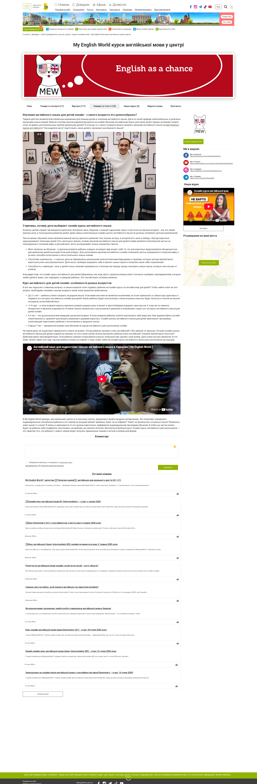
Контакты (176, 106)
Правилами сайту (65, 462)
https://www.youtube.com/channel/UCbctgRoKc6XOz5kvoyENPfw (212, 163)
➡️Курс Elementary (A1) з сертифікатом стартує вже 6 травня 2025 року (63, 523)
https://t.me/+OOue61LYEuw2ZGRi (202, 178)
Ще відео (203, 228)
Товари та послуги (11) (52, 106)
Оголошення (78, 10)
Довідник (83, 5)
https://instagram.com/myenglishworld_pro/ (206, 171)
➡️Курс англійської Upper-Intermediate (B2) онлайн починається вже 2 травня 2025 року (71, 544)
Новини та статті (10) (105, 106)
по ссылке (168, 339)
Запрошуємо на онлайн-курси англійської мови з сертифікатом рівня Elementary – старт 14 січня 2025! (79, 672)
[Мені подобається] (178, 494)
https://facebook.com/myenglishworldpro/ (205, 156)
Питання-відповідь (143, 10)
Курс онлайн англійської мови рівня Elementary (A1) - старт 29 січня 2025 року (66, 630)
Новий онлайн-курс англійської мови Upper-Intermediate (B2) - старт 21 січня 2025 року (70, 651)
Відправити (168, 467)
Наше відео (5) (131, 106)
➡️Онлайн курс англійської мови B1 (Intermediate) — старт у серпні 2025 (63, 501)
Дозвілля (119, 5)
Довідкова (127, 10)
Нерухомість (101, 10)
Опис (29, 106)
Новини (63, 5)
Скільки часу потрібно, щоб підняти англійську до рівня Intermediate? (62, 587)
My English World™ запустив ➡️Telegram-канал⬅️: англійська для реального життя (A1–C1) (73, 480)
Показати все (42, 694)
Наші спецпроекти (162, 10)
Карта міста (115, 10)
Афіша (101, 5)
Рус (218, 7)
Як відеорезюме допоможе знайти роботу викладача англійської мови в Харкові (68, 608)
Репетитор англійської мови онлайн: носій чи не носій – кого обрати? (61, 565)
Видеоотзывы (155, 106)
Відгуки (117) (79, 106)
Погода (90, 10)
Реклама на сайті (62, 10)
